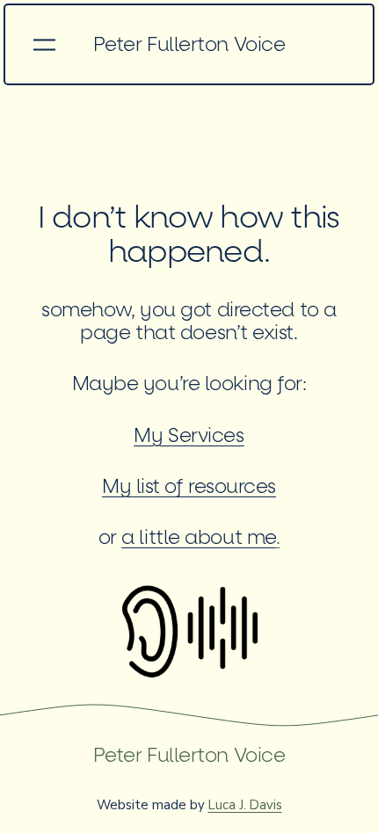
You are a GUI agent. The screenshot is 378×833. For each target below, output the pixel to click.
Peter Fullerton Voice (189, 45)
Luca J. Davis (245, 805)
